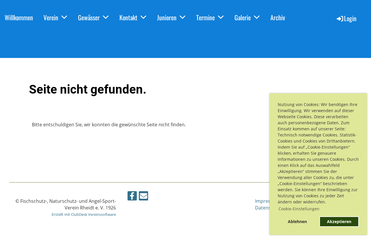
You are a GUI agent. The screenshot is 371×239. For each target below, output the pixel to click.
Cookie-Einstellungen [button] (299, 208)
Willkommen (19, 17)
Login (350, 18)
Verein (50, 17)
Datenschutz (269, 208)
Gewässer (89, 17)
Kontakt (128, 17)
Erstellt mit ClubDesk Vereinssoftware (84, 214)
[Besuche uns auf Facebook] (132, 197)
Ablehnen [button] (297, 221)
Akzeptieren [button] (339, 221)
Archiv (277, 17)
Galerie (242, 17)
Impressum (267, 201)
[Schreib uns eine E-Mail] (143, 197)
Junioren (167, 17)
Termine (205, 17)
